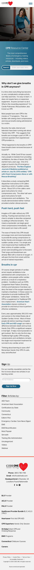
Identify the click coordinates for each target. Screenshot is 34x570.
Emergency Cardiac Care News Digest (16, 421)
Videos (4, 445)
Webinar (5, 448)
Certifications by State (10, 408)
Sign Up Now (11, 386)
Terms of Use (26, 557)
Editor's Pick (6, 418)
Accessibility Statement (16, 559)
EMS (3, 425)
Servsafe (5, 435)
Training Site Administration (12, 438)
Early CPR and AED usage (12, 324)
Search (6, 67)
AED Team (5, 401)
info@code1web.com (17, 476)
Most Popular (7, 431)
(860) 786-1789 (17, 473)
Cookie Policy (16, 557)
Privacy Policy (7, 557)
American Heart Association (12, 404)
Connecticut (6, 415)
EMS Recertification (9, 428)
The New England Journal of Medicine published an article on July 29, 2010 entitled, (17, 172)
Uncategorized (7, 442)
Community (6, 411)
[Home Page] (7, 3)
